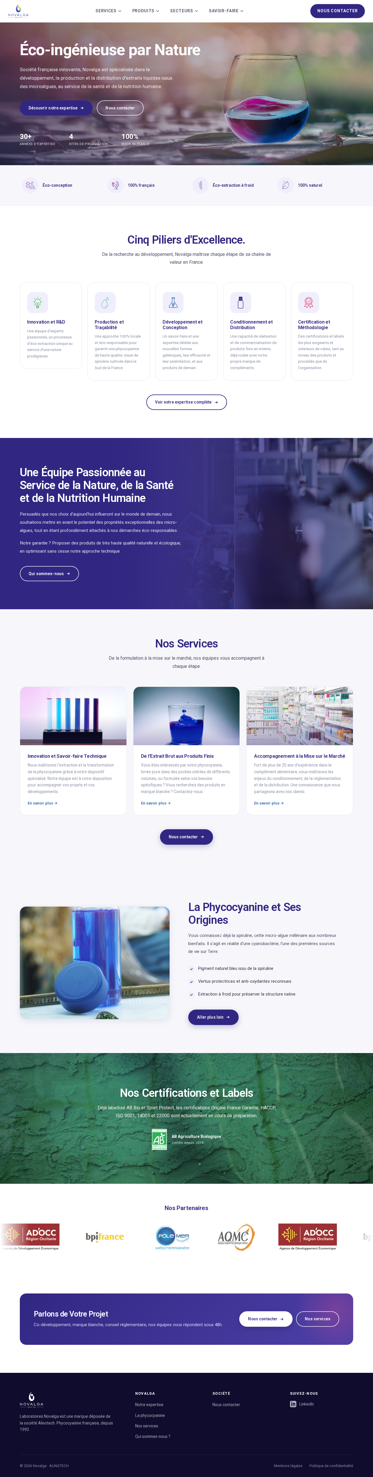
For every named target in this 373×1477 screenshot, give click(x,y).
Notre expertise (149, 1404)
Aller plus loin (210, 1017)
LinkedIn (306, 1404)
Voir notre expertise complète (183, 402)
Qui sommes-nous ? (152, 1436)
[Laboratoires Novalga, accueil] (18, 11)
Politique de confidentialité (331, 1466)
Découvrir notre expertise (53, 108)
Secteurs (181, 10)
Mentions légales (288, 1466)
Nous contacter (337, 10)
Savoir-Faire (224, 10)
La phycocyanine (150, 1415)
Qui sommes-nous (46, 573)
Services (106, 10)
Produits (143, 10)
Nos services (317, 1319)
